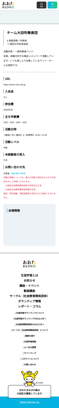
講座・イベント (29, 285)
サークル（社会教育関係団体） (30, 296)
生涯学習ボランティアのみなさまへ (30, 318)
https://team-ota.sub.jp (14, 84)
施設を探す (30, 335)
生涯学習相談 (30, 341)
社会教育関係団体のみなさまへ (30, 324)
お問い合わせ (30, 364)
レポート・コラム (29, 306)
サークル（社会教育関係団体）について (30, 330)
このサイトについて (30, 358)
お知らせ (29, 280)
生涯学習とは (29, 275)
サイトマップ (30, 353)
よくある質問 (30, 347)
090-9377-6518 (18, 173)
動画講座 (29, 291)
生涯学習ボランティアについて (30, 312)
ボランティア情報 (29, 301)
